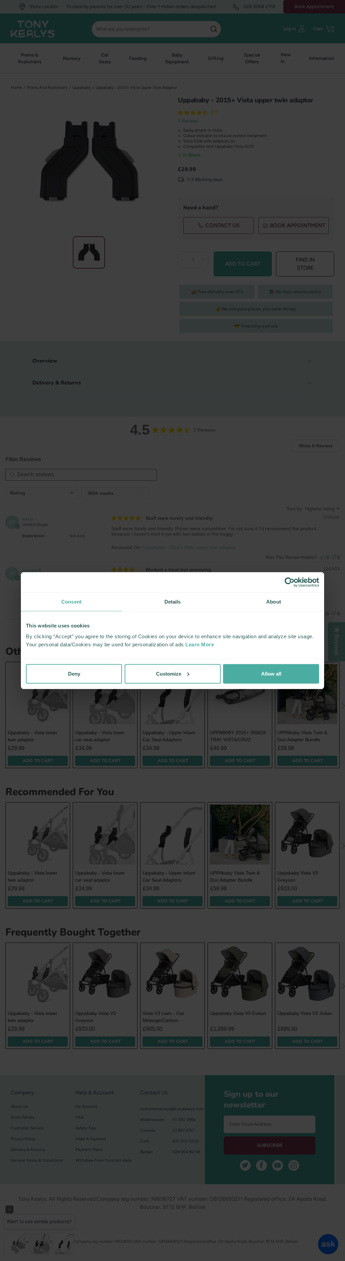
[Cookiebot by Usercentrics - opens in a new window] (289, 582)
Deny (74, 673)
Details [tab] (172, 602)
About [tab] (273, 602)
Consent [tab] (71, 602)
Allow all (271, 673)
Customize (168, 673)
